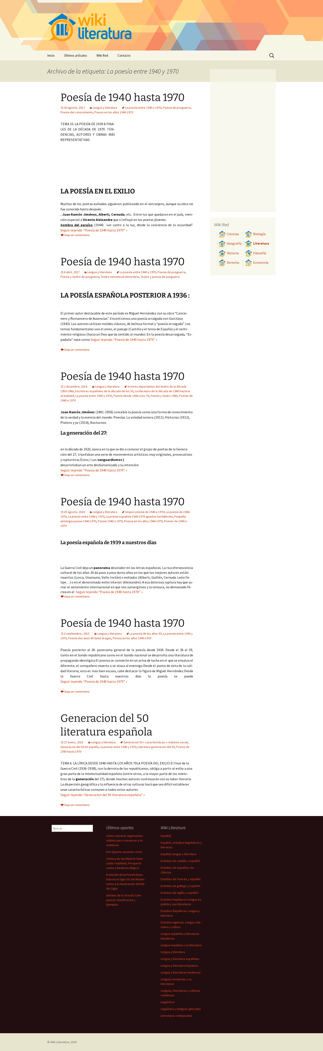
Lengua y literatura (105, 108)
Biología (259, 234)
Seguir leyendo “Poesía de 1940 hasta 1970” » (93, 230)
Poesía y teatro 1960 (164, 396)
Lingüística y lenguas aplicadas (181, 1009)
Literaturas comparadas (176, 1016)
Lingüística (167, 1002)
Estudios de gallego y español (180, 886)
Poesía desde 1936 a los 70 (131, 396)
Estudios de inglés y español (179, 893)
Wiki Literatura (59, 1042)
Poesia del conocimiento (76, 112)
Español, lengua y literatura (178, 854)
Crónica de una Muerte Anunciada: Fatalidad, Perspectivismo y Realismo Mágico (124, 863)
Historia (233, 253)
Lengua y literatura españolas (180, 959)
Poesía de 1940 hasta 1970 (122, 97)
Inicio (50, 55)
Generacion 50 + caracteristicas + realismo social (155, 742)
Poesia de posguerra (177, 108)
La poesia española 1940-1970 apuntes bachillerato (139, 516)
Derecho (233, 262)
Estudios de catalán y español (180, 861)
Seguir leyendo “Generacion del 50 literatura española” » (102, 795)
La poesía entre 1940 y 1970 (143, 108)
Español (166, 836)
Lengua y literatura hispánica (179, 966)
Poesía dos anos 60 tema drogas (89, 638)
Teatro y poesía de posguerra (160, 277)
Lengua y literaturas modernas (181, 972)
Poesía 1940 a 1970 (110, 521)
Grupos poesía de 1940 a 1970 (144, 512)
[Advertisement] (154, 154)
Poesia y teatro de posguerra (79, 277)
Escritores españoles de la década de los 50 (104, 391)
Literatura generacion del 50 (156, 747)
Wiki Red (102, 55)
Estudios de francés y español (180, 879)
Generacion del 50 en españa (79, 747)
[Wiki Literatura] (161, 25)
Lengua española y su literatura (181, 945)
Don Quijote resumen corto (124, 852)
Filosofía (259, 253)
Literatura (261, 243)
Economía (260, 262)
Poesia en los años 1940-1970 (113, 112)
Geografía (234, 243)
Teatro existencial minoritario (120, 277)
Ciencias (233, 234)
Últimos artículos (75, 55)
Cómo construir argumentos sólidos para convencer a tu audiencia (124, 840)
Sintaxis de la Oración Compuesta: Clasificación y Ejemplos (124, 900)
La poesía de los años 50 (146, 634)
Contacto (124, 55)
